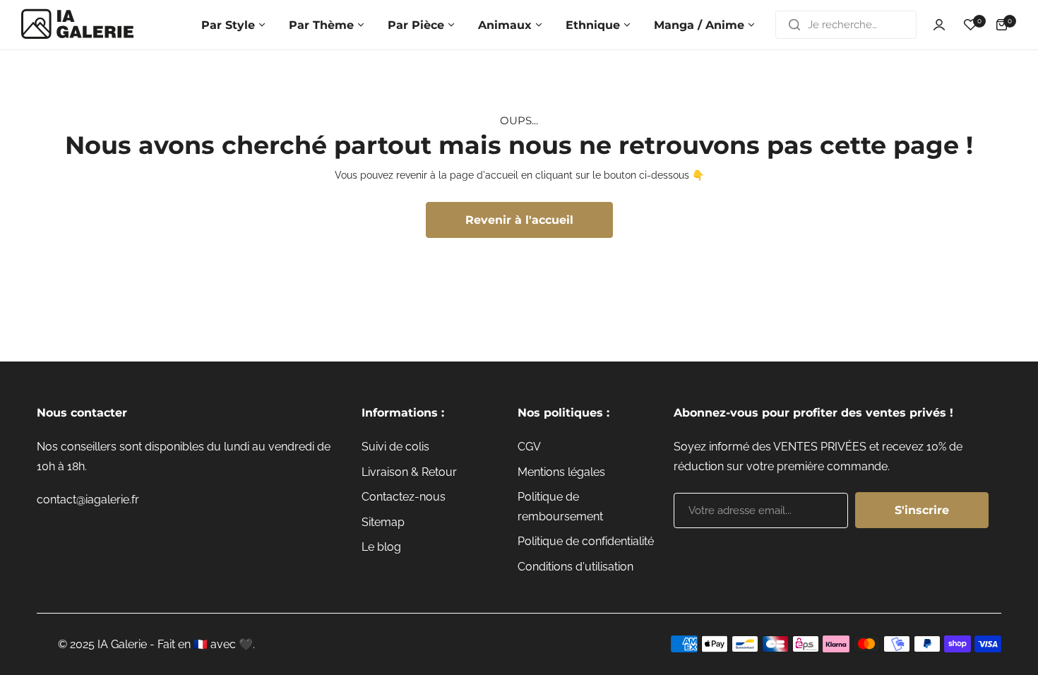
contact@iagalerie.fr (88, 499)
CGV (529, 446)
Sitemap (383, 522)
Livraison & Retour (409, 472)
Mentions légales (561, 472)
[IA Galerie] (77, 25)
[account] (939, 24)
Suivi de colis (395, 446)
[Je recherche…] (794, 25)
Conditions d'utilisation (575, 566)
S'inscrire (922, 510)
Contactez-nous (404, 496)
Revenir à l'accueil (519, 220)
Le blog (381, 547)
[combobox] (846, 25)
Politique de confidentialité (586, 541)
